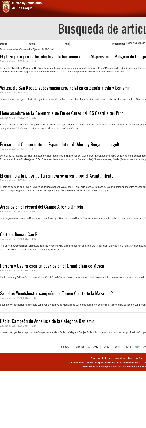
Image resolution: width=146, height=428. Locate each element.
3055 (128, 346)
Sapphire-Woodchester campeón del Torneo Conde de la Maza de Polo (58, 293)
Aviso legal (97, 358)
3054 (117, 346)
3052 (95, 346)
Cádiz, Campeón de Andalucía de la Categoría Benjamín (47, 321)
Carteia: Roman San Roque (22, 234)
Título (66, 43)
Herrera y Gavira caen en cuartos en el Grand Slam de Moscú (52, 266)
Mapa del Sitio (136, 358)
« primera (64, 346)
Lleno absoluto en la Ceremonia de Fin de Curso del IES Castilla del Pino (61, 113)
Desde (3, 43)
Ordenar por (118, 43)
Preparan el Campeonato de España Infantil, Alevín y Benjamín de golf (60, 144)
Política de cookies (115, 358)
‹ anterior (79, 346)
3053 (106, 346)
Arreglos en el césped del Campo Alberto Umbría (41, 207)
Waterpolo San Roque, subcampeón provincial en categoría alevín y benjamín (65, 88)
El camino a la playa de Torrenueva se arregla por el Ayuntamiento (56, 176)
